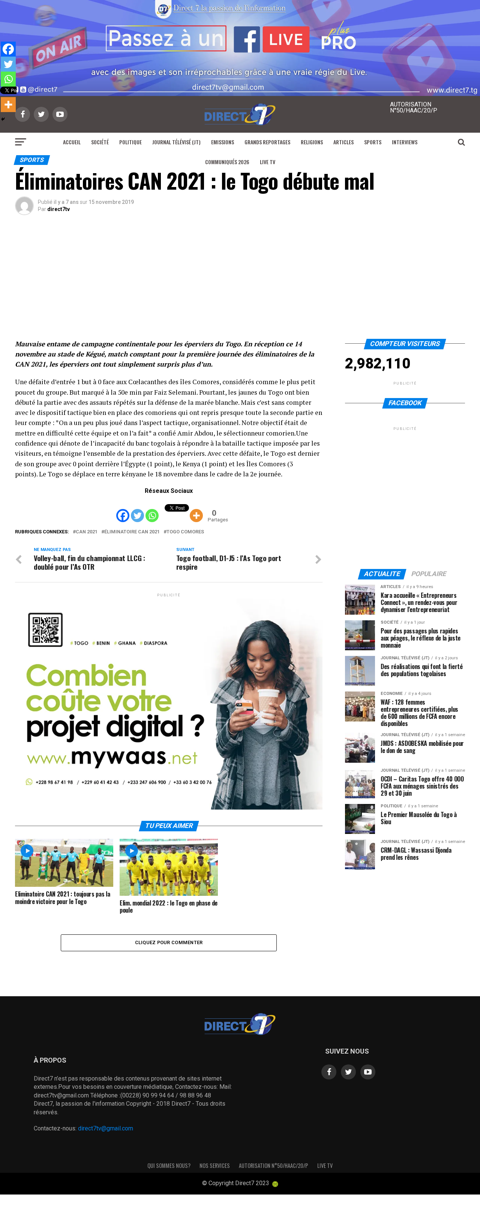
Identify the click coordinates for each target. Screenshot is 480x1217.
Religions (312, 142)
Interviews (404, 142)
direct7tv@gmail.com (105, 1128)
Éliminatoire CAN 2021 (132, 532)
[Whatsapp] (152, 510)
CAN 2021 (87, 532)
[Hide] (3, 119)
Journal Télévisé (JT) (176, 142)
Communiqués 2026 (227, 162)
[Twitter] (137, 510)
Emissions (222, 142)
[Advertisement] (240, 282)
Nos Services (215, 1165)
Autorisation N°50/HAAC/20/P (273, 1165)
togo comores (185, 532)
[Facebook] (122, 510)
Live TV (267, 162)
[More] (196, 510)
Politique (130, 142)
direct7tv (58, 209)
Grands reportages (267, 142)
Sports (372, 142)
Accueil (72, 142)
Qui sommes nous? (168, 1165)
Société (100, 142)
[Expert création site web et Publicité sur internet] (275, 1184)
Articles (343, 142)
